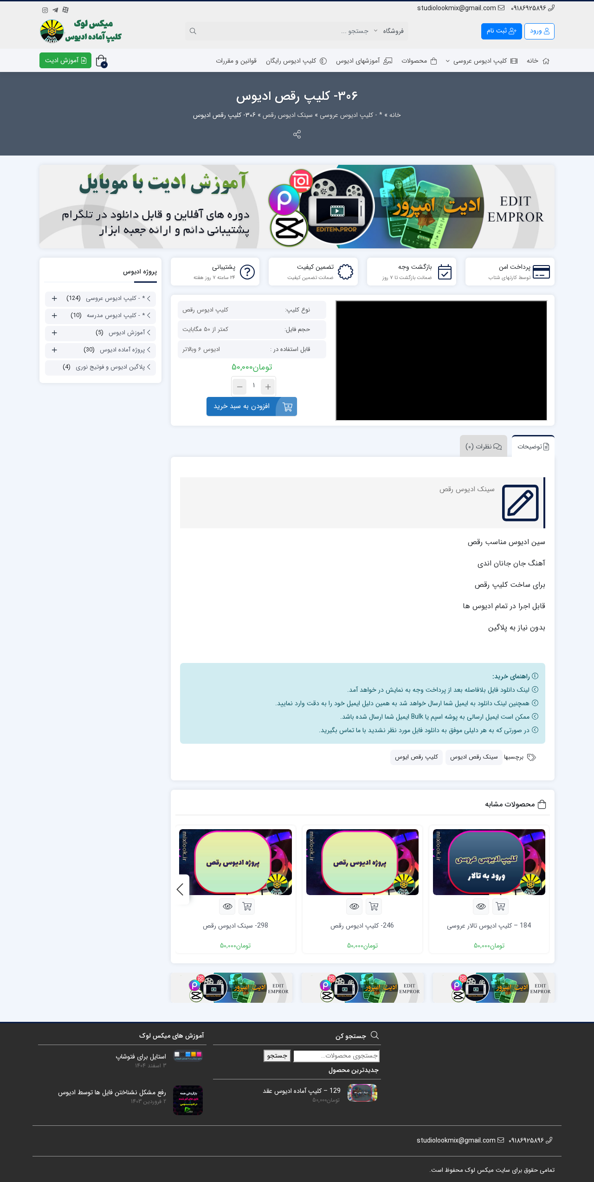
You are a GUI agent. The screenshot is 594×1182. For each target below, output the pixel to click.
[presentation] (180, 889)
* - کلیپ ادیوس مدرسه (116, 315)
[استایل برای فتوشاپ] (184, 1055)
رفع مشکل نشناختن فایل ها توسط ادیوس (112, 1093)
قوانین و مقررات (236, 61)
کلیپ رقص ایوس (416, 757)
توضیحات (529, 447)
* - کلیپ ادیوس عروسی (351, 115)
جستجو (277, 1056)
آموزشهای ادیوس (358, 61)
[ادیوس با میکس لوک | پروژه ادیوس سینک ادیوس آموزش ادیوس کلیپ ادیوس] (81, 31)
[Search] (194, 31)
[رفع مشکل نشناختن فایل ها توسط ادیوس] (184, 1100)
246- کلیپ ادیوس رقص (362, 926)
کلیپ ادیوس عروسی (480, 61)
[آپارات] (65, 9)
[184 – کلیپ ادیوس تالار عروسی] (489, 862)
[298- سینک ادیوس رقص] (235, 862)
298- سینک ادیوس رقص (235, 926)
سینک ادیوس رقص (288, 115)
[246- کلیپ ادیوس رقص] (362, 862)
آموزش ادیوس (127, 333)
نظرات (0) (478, 447)
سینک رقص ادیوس (474, 757)
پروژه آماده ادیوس (122, 350)
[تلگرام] (55, 9)
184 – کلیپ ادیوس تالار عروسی (489, 926)
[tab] (531, 446)
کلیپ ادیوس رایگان (291, 61)
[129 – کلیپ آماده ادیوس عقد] (359, 1092)
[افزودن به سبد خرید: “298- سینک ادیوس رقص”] (246, 906)
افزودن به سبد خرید (241, 406)
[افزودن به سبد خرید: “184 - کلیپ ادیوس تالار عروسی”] (500, 906)
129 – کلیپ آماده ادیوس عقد (302, 1091)
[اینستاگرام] (45, 9)
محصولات (414, 61)
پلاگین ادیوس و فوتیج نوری (110, 367)
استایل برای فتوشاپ (141, 1057)
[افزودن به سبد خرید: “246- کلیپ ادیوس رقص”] (373, 906)
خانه (532, 61)
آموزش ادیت (62, 60)
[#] (297, 206)
